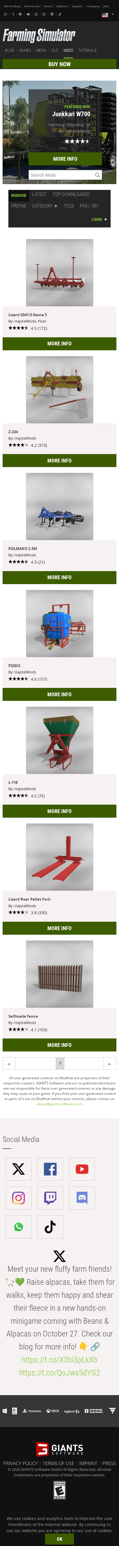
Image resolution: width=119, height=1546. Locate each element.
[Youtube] (29, 14)
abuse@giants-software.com (60, 1103)
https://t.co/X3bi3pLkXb (59, 1359)
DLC (55, 50)
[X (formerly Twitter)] (13, 14)
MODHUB (18, 195)
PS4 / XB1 (89, 206)
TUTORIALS (87, 50)
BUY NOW (60, 64)
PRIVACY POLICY (20, 1463)
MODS (68, 50)
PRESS (109, 1463)
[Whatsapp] (6, 14)
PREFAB (18, 206)
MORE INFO (65, 159)
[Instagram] (37, 14)
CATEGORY (42, 206)
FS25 (69, 206)
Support (77, 6)
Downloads (32, 6)
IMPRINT (88, 1463)
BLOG (9, 50)
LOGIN (97, 219)
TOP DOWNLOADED (71, 194)
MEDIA (41, 50)
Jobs (106, 6)
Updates (62, 6)
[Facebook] (21, 14)
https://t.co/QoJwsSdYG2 (59, 1372)
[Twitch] (45, 14)
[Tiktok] (61, 14)
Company (93, 6)
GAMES (25, 50)
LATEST (39, 194)
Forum (48, 6)
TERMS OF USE (58, 1463)
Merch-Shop (12, 6)
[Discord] (53, 14)
